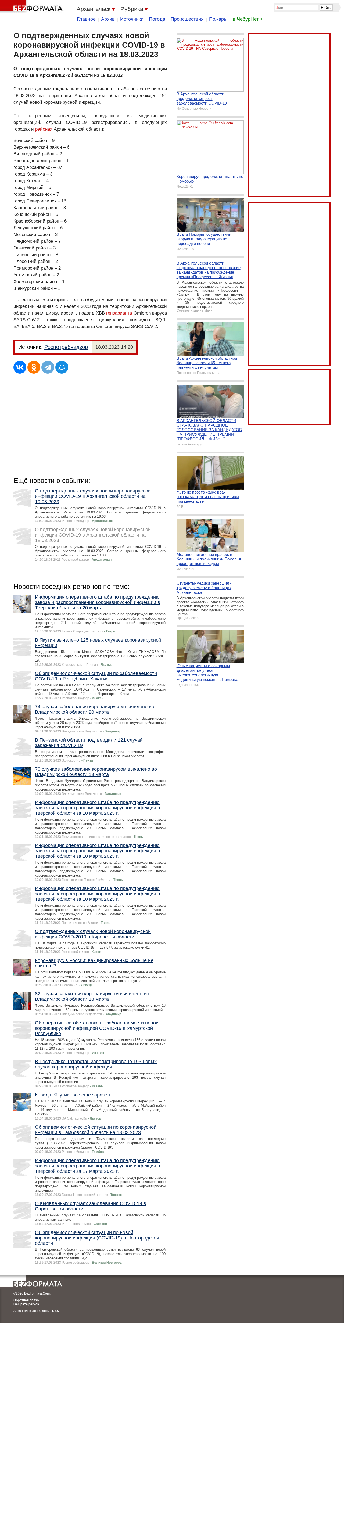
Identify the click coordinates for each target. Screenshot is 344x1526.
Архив (108, 19)
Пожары (218, 19)
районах (43, 129)
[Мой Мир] (61, 367)
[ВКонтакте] (19, 367)
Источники (132, 19)
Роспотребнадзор (66, 347)
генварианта (119, 313)
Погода (157, 19)
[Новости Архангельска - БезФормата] (32, 6)
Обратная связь (26, 1300)
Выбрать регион (26, 1304)
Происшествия (187, 19)
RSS (55, 1311)
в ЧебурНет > (248, 19)
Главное (86, 19)
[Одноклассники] (33, 367)
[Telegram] (47, 367)
